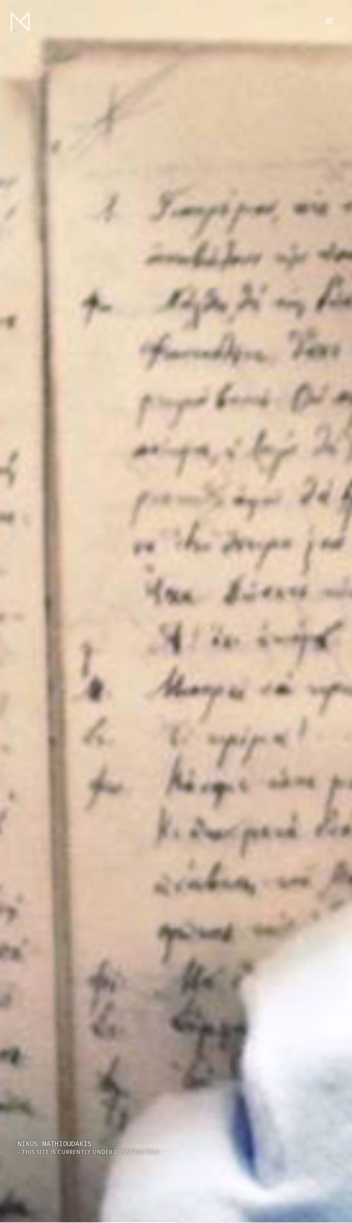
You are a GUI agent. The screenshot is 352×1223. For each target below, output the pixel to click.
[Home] (20, 21)
